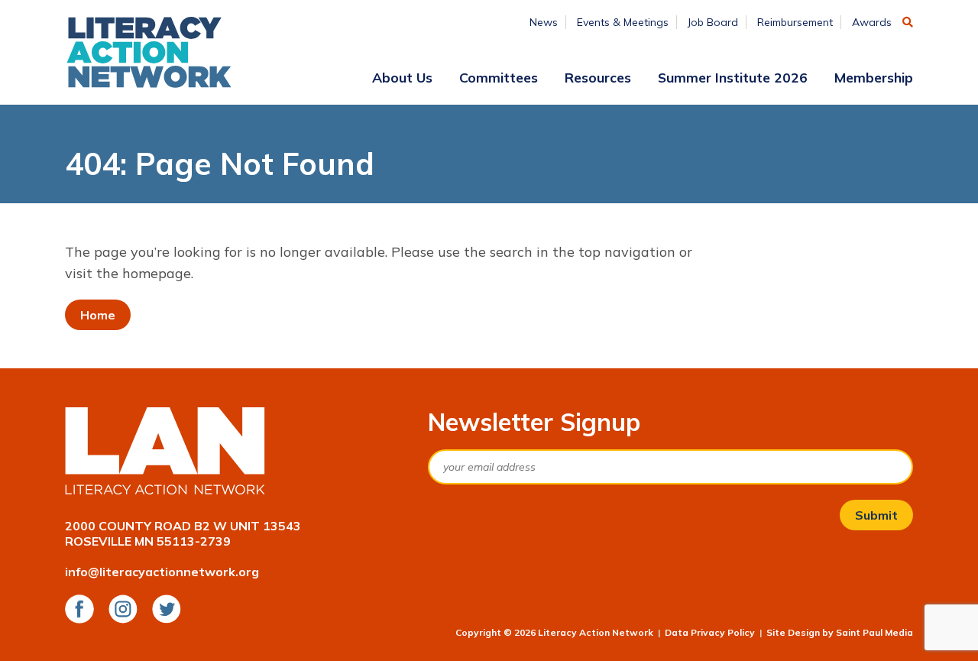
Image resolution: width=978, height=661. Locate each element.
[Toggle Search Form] (907, 22)
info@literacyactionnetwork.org (162, 571)
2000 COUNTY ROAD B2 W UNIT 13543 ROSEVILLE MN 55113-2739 (183, 533)
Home (97, 314)
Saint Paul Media (874, 632)
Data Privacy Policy (710, 632)
